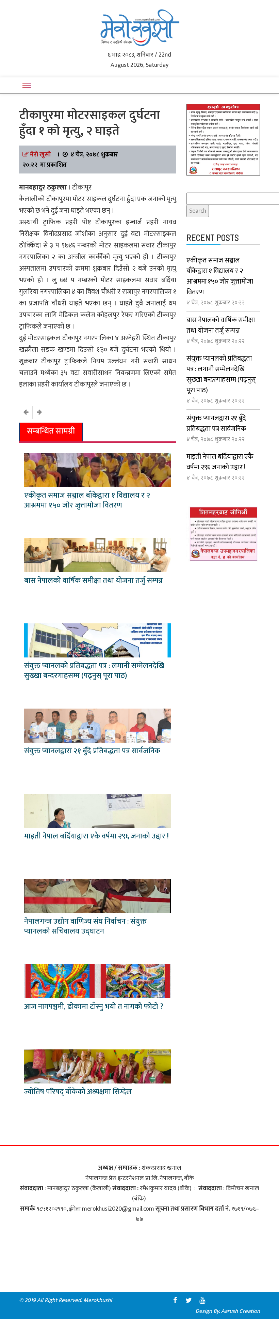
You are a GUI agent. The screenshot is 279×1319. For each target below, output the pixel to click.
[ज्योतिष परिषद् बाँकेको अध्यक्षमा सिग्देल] (97, 1066)
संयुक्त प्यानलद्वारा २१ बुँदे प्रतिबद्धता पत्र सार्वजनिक (92, 751)
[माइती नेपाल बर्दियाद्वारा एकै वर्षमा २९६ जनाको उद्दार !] (97, 810)
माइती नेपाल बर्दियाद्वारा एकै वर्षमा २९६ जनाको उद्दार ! (96, 836)
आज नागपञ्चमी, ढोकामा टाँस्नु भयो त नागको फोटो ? (93, 1006)
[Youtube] (202, 1300)
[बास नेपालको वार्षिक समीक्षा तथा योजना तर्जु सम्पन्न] (97, 555)
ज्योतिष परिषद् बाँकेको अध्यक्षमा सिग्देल (78, 1092)
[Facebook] (175, 1300)
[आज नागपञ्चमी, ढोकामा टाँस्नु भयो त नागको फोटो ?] (97, 981)
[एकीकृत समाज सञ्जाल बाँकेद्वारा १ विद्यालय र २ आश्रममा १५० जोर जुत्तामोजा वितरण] (97, 470)
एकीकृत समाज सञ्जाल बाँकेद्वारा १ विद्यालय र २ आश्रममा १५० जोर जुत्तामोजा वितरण (87, 500)
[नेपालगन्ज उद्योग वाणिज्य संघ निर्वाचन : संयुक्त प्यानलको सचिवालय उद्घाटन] (97, 896)
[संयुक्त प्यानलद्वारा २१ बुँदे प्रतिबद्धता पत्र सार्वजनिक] (97, 725)
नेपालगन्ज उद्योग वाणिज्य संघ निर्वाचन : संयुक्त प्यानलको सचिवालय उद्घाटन (85, 926)
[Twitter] (188, 1300)
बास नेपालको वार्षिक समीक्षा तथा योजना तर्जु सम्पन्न (93, 580)
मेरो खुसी (40, 155)
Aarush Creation (240, 1311)
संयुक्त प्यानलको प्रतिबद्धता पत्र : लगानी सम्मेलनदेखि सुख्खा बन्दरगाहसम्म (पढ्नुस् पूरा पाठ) (94, 671)
